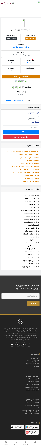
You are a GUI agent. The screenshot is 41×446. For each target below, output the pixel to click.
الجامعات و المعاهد (32, 242)
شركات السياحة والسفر (31, 213)
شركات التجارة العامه (32, 251)
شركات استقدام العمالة (31, 233)
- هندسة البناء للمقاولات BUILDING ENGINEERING (23, 151)
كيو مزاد (35, 407)
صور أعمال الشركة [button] (20, 76)
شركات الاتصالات (33, 254)
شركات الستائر (34, 207)
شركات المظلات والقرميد (31, 201)
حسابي (35, 444)
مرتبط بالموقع (11, 100)
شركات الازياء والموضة (31, 222)
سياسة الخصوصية (32, 363)
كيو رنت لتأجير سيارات (31, 405)
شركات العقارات (33, 263)
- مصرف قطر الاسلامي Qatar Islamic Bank (25, 166)
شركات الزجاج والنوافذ (31, 198)
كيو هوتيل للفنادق (32, 399)
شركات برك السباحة (32, 257)
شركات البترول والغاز (32, 239)
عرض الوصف (10, 38)
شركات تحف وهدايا (32, 227)
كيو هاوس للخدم (32, 381)
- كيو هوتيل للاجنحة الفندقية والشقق (26, 172)
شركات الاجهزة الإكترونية (30, 266)
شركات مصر (30, 62)
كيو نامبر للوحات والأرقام (30, 410)
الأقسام (25, 444)
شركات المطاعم (33, 245)
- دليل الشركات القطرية (31, 175)
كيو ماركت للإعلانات (31, 387)
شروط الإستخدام (32, 360)
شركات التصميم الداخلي (31, 230)
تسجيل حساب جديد (20, 137)
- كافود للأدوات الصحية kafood (29, 154)
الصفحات (20, 100)
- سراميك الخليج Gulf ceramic (29, 169)
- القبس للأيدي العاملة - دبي (29, 157)
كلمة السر (35, 122)
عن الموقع (34, 358)
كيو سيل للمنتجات (32, 384)
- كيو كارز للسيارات (32, 160)
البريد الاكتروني (33, 113)
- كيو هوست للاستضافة (31, 181)
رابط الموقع (29, 38)
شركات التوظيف (34, 204)
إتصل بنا (16, 444)
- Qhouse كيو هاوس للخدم (30, 163)
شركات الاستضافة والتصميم (30, 210)
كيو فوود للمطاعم (31, 402)
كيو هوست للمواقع (31, 413)
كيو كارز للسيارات (32, 378)
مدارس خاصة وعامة (32, 195)
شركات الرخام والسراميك (31, 260)
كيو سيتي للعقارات (32, 376)
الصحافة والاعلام (33, 224)
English (6, 444)
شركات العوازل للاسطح (31, 219)
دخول (20, 131)
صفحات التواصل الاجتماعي (30, 248)
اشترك (32, 303)
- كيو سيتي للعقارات (32, 178)
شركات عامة (35, 236)
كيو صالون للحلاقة (32, 389)
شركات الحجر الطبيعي (32, 216)
